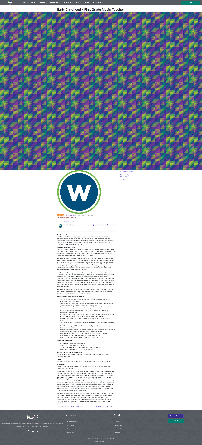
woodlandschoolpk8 (100, 225)
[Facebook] (28, 431)
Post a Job (123, 177)
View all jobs (121, 180)
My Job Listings (125, 175)
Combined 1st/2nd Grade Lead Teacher (71, 407)
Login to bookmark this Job (65, 222)
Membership (54, 3)
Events (33, 3)
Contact (86, 3)
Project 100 (104, 441)
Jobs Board (123, 173)
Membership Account (126, 171)
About (25, 3)
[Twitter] (33, 431)
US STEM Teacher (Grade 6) (104, 407)
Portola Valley (72, 215)
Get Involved (67, 3)
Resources (42, 3)
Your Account (96, 3)
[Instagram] (37, 431)
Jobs (77, 3)
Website (111, 225)
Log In (190, 2)
